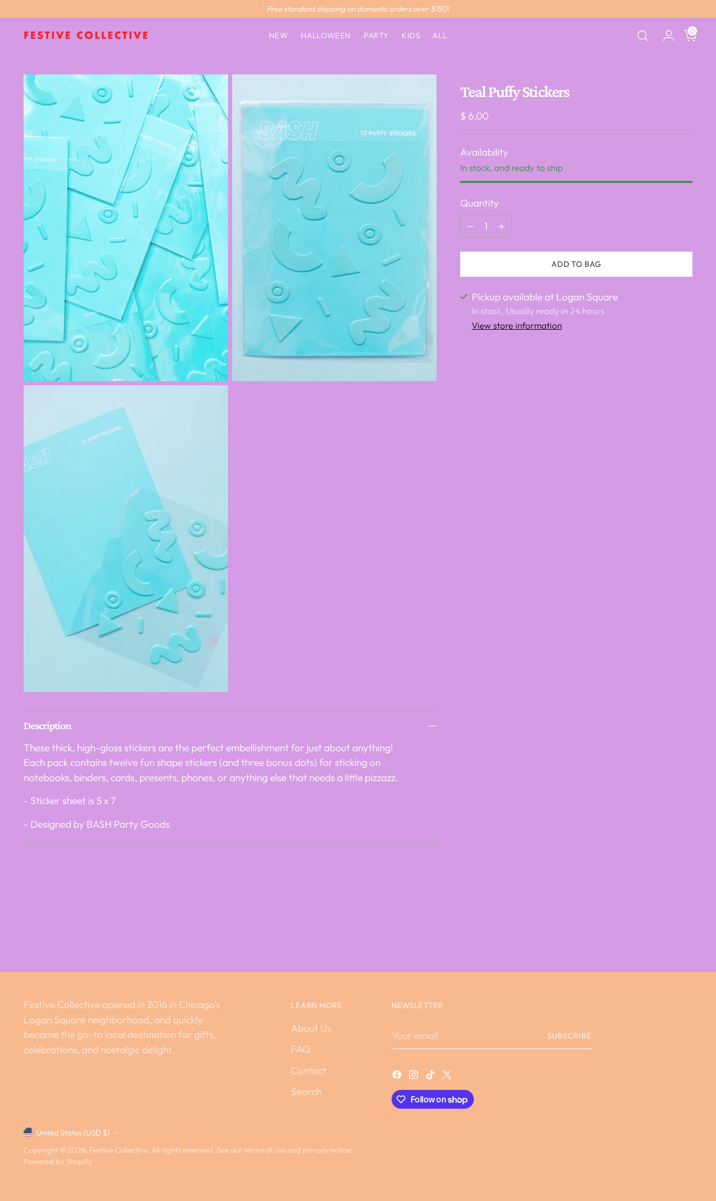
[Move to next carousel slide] (683, 936)
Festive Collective (118, 1150)
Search (306, 1091)
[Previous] (238, 9)
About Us (311, 1028)
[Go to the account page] (664, 35)
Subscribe (569, 1036)
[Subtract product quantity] (470, 225)
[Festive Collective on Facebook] (398, 1076)
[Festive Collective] (86, 35)
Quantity (479, 203)
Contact (309, 1070)
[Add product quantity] (501, 225)
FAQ (300, 1049)
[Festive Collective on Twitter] (448, 1076)
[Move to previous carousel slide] (659, 936)
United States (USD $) (73, 1133)
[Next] (477, 9)
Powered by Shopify (58, 1161)
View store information (517, 325)
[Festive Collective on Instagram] (414, 1076)
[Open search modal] (642, 35)
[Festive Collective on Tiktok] (431, 1076)
